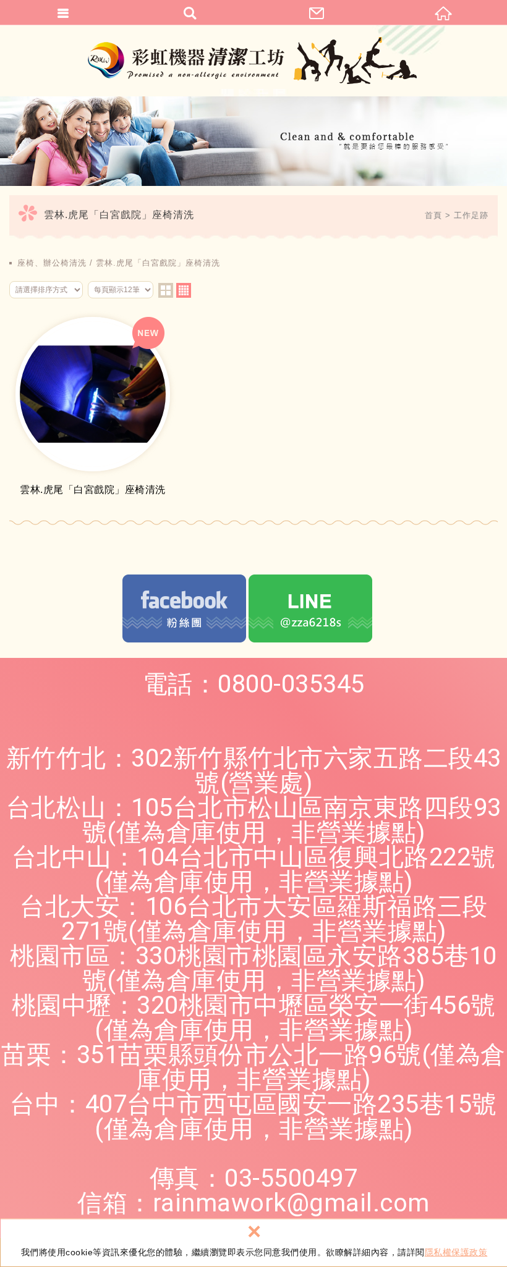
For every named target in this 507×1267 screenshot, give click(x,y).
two (165, 290)
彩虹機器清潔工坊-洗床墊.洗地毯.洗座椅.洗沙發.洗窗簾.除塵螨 (253, 60)
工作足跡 (471, 215)
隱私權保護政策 (456, 1252)
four (183, 290)
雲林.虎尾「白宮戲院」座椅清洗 (158, 262)
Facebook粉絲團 (184, 608)
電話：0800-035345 (254, 684)
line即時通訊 (310, 608)
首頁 (433, 215)
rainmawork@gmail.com (291, 1203)
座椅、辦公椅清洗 (52, 262)
